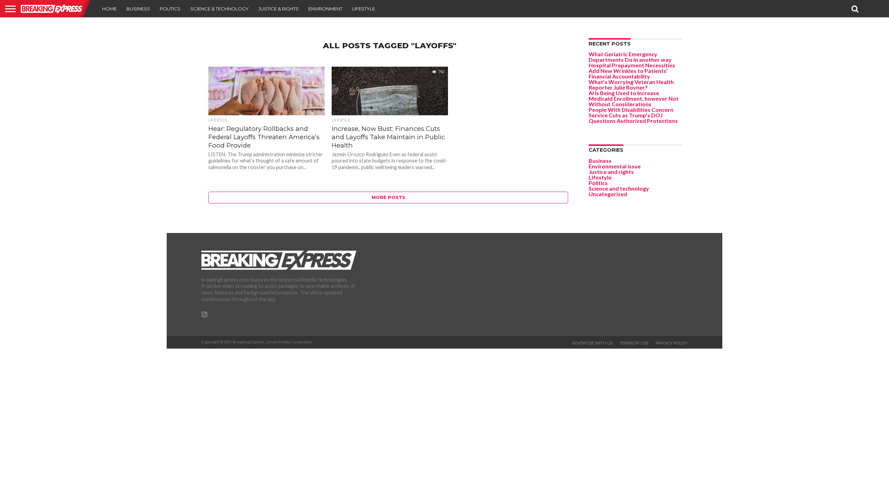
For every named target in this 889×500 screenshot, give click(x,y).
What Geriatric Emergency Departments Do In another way (630, 57)
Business (138, 8)
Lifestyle (363, 8)
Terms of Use (634, 343)
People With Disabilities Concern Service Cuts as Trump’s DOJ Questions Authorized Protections (633, 115)
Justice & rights (278, 8)
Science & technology (219, 8)
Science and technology (619, 188)
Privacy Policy (672, 343)
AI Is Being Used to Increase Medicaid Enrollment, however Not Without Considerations (634, 98)
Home (109, 8)
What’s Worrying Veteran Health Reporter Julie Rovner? (631, 84)
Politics (170, 8)
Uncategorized (608, 194)
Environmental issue (615, 166)
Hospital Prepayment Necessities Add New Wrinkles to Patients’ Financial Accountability (632, 71)
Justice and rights (611, 171)
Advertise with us (592, 343)
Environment (325, 8)
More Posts (388, 197)
